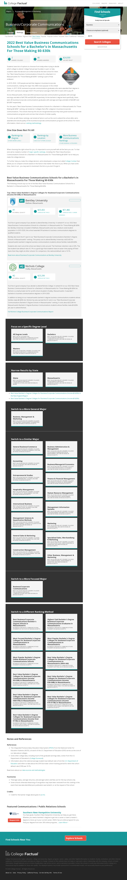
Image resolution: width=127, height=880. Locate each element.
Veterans (80, 36)
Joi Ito (43, 795)
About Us (9, 873)
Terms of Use (57, 873)
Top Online (18, 36)
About (120, 3)
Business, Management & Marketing (28, 11)
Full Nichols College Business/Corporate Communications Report (30, 312)
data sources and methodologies (33, 770)
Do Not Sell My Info (45, 873)
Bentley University (36, 200)
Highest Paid (27, 36)
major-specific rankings (37, 152)
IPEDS (51, 748)
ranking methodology (33, 123)
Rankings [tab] (20, 32)
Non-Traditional (71, 36)
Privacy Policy (21, 873)
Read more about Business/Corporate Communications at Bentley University (34, 255)
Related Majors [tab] (31, 32)
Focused (61, 36)
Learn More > (63, 822)
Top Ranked (9, 36)
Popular (43, 36)
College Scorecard (36, 758)
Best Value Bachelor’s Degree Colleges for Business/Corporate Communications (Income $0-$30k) (45, 398)
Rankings (112, 3)
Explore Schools (74, 838)
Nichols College (34, 266)
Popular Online (52, 36)
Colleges (96, 3)
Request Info (14, 820)
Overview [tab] (10, 32)
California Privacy (32, 873)
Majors (104, 3)
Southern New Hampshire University (42, 812)
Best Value (36, 36)
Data (14, 873)
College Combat (70, 161)
